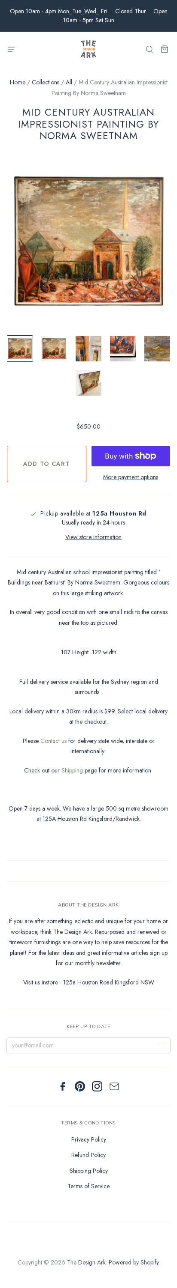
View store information (93, 537)
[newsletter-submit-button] (161, 1046)
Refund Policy (88, 1155)
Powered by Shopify (134, 1262)
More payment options (130, 477)
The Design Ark (86, 1262)
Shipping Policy (89, 1170)
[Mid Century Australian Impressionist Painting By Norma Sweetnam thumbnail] (20, 348)
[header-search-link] (149, 49)
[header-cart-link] (164, 49)
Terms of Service (88, 1186)
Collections (45, 82)
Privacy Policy (88, 1139)
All (69, 82)
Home (17, 82)
